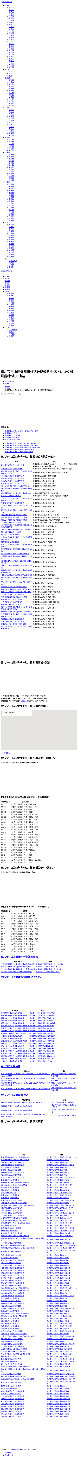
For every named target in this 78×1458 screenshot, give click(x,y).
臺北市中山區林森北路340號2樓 (58, 1182)
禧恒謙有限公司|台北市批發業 (12, 599)
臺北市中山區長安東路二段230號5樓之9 (50, 964)
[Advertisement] (39, 353)
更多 (6, 222)
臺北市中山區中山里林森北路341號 (59, 1185)
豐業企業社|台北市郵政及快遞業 (12, 1021)
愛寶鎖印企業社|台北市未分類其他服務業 (16, 1223)
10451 (23, 701)
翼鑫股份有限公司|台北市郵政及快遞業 (15, 1028)
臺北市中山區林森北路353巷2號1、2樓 (60, 1243)
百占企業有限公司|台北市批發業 (12, 1270)
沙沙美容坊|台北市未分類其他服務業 (14, 1203)
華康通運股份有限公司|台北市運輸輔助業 (16, 967)
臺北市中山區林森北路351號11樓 (58, 1233)
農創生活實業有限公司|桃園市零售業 (14, 520)
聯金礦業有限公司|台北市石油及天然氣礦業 (16, 1111)
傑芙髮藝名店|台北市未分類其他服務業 (15, 1182)
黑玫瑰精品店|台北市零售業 (11, 1175)
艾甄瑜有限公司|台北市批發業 (12, 469)
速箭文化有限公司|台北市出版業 (12, 1260)
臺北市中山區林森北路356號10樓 (58, 1268)
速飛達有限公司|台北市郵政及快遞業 (14, 1015)
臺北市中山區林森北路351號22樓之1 (60, 1236)
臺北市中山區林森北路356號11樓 (58, 1280)
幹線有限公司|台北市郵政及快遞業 (13, 1033)
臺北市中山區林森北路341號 (57, 1188)
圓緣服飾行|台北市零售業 (10, 1190)
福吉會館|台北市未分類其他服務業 (13, 1245)
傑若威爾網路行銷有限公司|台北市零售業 (16, 493)
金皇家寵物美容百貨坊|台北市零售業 (14, 1218)
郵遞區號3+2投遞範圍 (12, 439)
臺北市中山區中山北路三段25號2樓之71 (50, 969)
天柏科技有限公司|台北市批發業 (12, 594)
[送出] (20, 394)
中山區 (7, 386)
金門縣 (11, 252)
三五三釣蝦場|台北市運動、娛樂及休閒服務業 (17, 1248)
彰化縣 (11, 248)
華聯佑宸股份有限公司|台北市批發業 (14, 597)
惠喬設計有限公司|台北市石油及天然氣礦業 (16, 1106)
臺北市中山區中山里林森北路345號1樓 (60, 1200)
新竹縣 (7, 78)
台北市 (11, 231)
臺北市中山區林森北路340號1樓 (58, 1180)
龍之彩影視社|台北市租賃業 (11, 1255)
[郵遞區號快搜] (6, 2)
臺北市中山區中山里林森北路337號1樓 (60, 1165)
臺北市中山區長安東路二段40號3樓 (42, 1031)
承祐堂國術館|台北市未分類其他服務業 (15, 1157)
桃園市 (7, 108)
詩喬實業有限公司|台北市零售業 (12, 478)
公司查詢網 (13, 261)
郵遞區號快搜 (10, 381)
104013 (23, 698)
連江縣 (11, 250)
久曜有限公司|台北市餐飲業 (11, 496)
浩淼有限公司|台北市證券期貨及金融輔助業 (16, 575)
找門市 (11, 263)
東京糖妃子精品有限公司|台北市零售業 (15, 1160)
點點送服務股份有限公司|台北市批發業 (15, 1236)
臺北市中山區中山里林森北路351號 (59, 1220)
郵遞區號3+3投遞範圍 (12, 435)
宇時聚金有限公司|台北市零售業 (12, 476)
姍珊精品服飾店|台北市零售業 (12, 1208)
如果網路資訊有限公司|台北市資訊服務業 (16, 612)
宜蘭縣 (11, 244)
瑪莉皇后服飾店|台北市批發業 (12, 1213)
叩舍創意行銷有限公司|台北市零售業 (14, 515)
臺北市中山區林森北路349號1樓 (58, 1215)
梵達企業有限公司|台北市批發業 (12, 1265)
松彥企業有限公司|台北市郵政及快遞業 (15, 1026)
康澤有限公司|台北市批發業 (11, 1280)
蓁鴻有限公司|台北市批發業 (11, 532)
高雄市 (11, 256)
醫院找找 (12, 267)
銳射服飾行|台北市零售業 (10, 1180)
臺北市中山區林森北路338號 (57, 1170)
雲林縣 (11, 254)
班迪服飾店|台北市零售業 (10, 1167)
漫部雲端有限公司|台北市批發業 (12, 503)
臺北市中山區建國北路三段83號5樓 (42, 1028)
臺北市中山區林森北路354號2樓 (58, 1258)
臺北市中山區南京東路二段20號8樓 (42, 1021)
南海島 (11, 227)
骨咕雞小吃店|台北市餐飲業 (11, 1170)
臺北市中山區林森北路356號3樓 (58, 1260)
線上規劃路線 (6, 753)
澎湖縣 (7, 137)
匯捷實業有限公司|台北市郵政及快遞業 (15, 1031)
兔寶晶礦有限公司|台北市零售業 (12, 481)
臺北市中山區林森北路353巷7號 (58, 1255)
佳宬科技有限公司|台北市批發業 (12, 1278)
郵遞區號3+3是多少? (12, 433)
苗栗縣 (7, 182)
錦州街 (7, 388)
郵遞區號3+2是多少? (12, 437)
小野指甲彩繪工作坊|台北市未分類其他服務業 (17, 1205)
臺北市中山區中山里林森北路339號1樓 (60, 1177)
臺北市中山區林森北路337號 (57, 1162)
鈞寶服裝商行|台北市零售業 (11, 1228)
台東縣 (11, 235)
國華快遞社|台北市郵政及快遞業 (12, 1018)
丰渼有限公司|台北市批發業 (11, 522)
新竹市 (7, 69)
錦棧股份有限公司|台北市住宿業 (12, 465)
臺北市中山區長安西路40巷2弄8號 (41, 1015)
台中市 (11, 229)
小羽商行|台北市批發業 (9, 1258)
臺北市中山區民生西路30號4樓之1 (41, 1018)
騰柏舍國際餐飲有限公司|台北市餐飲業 (15, 486)
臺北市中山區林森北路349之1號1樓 (59, 1218)
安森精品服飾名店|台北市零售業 (12, 1165)
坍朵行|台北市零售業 (8, 1225)
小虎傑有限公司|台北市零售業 (12, 602)
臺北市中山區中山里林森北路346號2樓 (60, 1205)
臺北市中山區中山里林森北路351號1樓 (60, 1228)
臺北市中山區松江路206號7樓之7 (48, 967)
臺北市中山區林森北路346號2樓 (58, 1203)
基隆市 (11, 242)
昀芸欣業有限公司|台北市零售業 (12, 1162)
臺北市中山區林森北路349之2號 (58, 1210)
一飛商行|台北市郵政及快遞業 (12, 1036)
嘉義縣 (11, 239)
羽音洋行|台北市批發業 (9, 1231)
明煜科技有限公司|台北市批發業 (12, 1268)
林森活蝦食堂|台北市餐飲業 (11, 1252)
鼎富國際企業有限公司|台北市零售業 (14, 587)
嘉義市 (11, 237)
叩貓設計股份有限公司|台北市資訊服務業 (16, 529)
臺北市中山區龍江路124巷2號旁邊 (64, 1115)
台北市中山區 (19, 956)
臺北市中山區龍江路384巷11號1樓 (41, 1026)
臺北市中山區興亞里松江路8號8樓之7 (42, 1023)
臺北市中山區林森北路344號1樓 (58, 1190)
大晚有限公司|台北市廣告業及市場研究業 (16, 592)
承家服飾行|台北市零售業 (10, 1195)
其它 (6, 259)
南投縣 (11, 225)
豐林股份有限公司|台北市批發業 (12, 1283)
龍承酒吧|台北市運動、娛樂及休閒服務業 (16, 589)
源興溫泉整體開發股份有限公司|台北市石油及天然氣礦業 (21, 1102)
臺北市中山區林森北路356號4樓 (58, 1265)
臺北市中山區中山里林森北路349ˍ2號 (60, 1208)
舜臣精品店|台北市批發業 (10, 1188)
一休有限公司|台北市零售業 (11, 1243)
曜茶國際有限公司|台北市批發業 (12, 619)
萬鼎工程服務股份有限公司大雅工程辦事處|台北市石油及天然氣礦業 (25, 1089)
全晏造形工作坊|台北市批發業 (12, 1200)
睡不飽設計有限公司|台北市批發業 (13, 624)
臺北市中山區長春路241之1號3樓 (41, 1033)
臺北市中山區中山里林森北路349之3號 (60, 1213)
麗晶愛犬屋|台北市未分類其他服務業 (14, 1185)
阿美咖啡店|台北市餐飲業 (10, 542)
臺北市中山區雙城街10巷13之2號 (48, 972)
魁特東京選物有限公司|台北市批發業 (14, 517)
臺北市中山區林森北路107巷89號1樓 (42, 1013)
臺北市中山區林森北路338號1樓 (58, 1172)
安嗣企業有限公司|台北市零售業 (12, 1273)
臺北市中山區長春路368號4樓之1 (63, 1102)
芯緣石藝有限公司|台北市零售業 (12, 621)
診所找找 (12, 265)
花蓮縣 (7, 152)
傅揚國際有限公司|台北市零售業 (12, 1172)
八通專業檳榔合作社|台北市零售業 (13, 1220)
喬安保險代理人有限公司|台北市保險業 (15, 554)
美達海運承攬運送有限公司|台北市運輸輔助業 (17, 964)
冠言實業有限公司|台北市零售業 (12, 483)
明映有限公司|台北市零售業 (11, 1285)
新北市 (7, 5)
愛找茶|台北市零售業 (8, 1193)
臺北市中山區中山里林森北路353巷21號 (61, 1248)
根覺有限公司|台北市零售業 (11, 604)
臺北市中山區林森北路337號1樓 (58, 1160)
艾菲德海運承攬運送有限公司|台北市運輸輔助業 (18, 969)
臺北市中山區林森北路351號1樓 (58, 1225)
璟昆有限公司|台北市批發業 (11, 1263)
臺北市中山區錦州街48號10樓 (21, 443)
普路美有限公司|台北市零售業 (12, 1233)
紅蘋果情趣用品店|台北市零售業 (12, 1177)
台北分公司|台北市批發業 (10, 535)
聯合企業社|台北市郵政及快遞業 (12, 1023)
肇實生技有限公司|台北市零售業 (12, 1275)
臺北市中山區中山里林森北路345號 (59, 1193)
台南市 (11, 233)
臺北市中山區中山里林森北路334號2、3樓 (62, 1157)
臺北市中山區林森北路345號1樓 (58, 1198)
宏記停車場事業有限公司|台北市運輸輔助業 (16, 972)
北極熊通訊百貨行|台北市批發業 (12, 1215)
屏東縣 (11, 246)
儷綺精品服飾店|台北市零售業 (12, 1210)
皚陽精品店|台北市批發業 (10, 1198)
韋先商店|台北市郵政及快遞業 (12, 1013)
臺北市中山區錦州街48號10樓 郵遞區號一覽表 (21, 431)
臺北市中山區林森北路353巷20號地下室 (61, 1245)
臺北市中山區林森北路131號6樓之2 (42, 1036)
